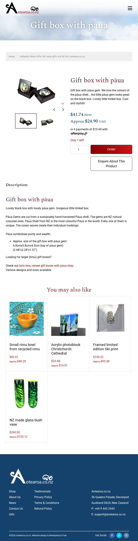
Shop (12, 491)
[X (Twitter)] (119, 535)
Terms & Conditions (46, 503)
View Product (27, 318)
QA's (11, 514)
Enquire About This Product (111, 159)
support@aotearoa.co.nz (110, 514)
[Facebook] (112, 535)
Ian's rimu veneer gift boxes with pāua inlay (46, 265)
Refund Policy (43, 508)
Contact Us (16, 508)
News (12, 503)
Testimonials (42, 491)
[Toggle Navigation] (130, 8)
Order (111, 149)
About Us (14, 497)
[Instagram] (126, 535)
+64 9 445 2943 (105, 508)
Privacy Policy (43, 497)
